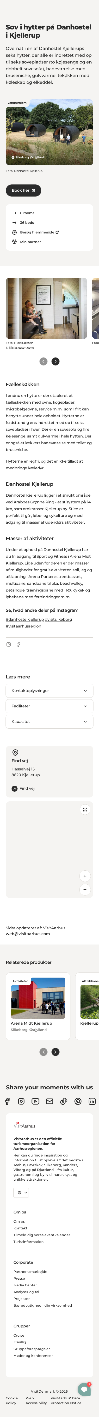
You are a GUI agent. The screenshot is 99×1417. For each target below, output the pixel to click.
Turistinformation (28, 1242)
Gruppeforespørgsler (31, 1349)
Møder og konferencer (33, 1356)
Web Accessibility (36, 1400)
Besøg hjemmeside (37, 232)
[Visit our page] (21, 1101)
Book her (21, 190)
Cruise (18, 1335)
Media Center (25, 1285)
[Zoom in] (85, 876)
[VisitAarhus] (28, 1125)
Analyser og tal (26, 1292)
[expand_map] (85, 809)
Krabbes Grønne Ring (34, 502)
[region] (49, 849)
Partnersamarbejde (30, 1271)
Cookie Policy (12, 1400)
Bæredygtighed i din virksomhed (42, 1305)
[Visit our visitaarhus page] (7, 1101)
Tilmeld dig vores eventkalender (41, 1235)
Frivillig (19, 1342)
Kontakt (20, 1228)
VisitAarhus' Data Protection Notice (66, 1400)
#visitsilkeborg (58, 619)
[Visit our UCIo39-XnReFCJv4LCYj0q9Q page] (35, 1101)
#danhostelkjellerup (25, 619)
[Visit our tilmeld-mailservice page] (49, 1101)
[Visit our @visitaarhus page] (64, 1101)
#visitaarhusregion (23, 626)
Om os (19, 1221)
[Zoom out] (85, 889)
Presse (19, 1278)
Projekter (21, 1299)
